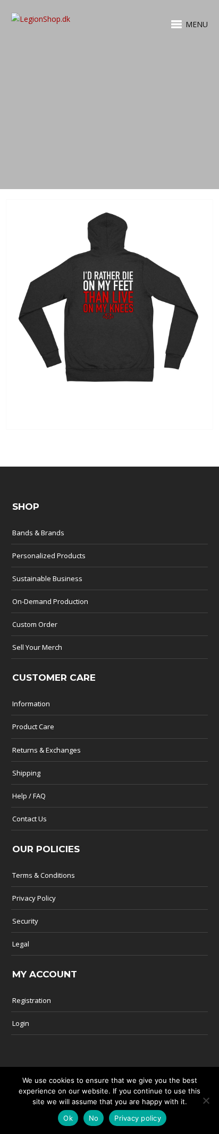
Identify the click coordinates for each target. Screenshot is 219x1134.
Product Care (33, 726)
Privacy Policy (34, 898)
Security (25, 921)
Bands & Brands (38, 532)
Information (31, 703)
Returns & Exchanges (46, 750)
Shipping (26, 773)
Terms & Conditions (43, 875)
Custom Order (34, 624)
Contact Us (29, 818)
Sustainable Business (47, 578)
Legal (20, 944)
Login (20, 1023)
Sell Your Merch (37, 647)
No (94, 1118)
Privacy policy (137, 1118)
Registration (31, 1000)
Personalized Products (49, 555)
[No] (205, 1100)
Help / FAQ (29, 796)
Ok (68, 1118)
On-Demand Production (50, 601)
